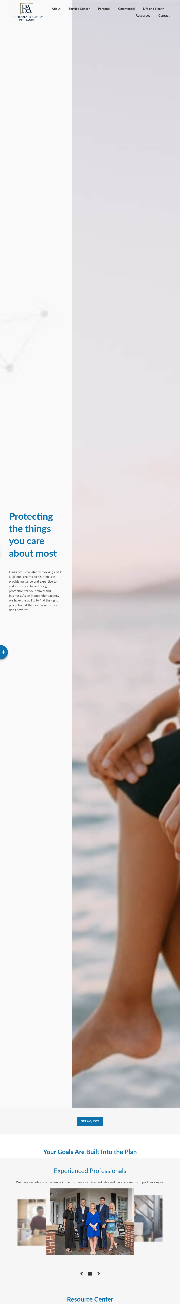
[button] (56, 9)
